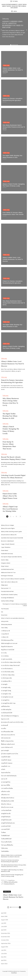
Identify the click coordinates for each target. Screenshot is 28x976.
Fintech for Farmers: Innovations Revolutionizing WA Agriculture (12, 99)
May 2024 (3, 957)
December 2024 (5, 933)
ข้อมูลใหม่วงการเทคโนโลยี (7, 649)
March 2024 (4, 963)
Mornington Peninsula (7, 575)
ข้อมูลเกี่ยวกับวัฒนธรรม (7, 646)
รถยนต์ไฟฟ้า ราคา (5, 766)
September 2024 (5, 943)
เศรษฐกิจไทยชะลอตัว (6, 820)
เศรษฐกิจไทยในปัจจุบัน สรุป (8, 823)
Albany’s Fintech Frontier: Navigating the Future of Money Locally (14, 185)
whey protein (4, 621)
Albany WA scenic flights (8, 528)
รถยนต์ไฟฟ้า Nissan (6, 760)
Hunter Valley (4, 560)
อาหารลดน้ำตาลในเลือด (7, 788)
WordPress (14, 973)
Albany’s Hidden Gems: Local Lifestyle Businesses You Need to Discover (12, 24)
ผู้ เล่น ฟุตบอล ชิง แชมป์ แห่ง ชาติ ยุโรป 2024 (12, 722)
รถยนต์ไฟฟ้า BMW (5, 757)
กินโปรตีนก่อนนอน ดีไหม (7, 640)
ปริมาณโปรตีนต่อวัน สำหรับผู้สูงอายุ (10, 716)
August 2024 (4, 947)
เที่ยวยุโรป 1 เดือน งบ (6, 804)
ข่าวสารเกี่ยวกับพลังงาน (6, 668)
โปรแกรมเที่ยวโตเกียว (6, 842)
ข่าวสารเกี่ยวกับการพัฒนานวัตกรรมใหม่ (10, 662)
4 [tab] (14, 44)
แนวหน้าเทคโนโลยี (5, 826)
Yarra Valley (4, 627)
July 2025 (3, 923)
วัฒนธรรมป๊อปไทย (5, 772)
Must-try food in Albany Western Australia (12, 579)
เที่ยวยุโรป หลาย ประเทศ (7, 807)
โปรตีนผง (3, 832)
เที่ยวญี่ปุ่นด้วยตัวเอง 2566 (7, 801)
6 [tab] (17, 44)
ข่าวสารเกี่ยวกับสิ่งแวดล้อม (7, 672)
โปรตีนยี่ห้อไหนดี (5, 835)
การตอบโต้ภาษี (5, 634)
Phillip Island (4, 585)
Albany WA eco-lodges (7, 525)
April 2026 (3, 913)
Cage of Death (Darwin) (7, 544)
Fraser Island (4, 550)
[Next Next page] (20, 516)
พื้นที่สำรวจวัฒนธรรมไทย (7, 741)
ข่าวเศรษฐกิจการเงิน (6, 694)
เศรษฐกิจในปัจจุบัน (5, 816)
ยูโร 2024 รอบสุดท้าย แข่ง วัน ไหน (9, 753)
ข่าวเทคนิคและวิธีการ (6, 681)
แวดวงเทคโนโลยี (5, 829)
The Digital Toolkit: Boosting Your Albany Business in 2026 (12, 156)
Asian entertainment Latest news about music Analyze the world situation (14, 6)
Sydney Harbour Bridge (7, 601)
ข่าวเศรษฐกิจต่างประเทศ (7, 697)
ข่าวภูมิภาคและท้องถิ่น (6, 659)
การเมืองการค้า (5, 637)
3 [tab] (13, 44)
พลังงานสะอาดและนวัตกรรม (8, 735)
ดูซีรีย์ (2, 884)
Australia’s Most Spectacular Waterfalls (12, 538)
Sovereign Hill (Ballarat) (7, 597)
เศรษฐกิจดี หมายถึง (6, 813)
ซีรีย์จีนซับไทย (4, 880)
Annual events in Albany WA (8, 534)
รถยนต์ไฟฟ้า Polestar (6, 763)
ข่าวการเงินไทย (5, 656)
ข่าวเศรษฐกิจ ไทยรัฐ (6, 690)
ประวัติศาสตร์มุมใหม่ (6, 709)
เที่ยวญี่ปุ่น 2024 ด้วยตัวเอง (7, 798)
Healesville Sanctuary (7, 553)
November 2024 (5, 936)
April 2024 (3, 960)
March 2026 (4, 916)
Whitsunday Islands (6, 624)
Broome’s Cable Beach (7, 541)
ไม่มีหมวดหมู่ (5, 18)
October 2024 (5, 940)
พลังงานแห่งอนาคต (5, 738)
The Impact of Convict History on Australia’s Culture (15, 604)
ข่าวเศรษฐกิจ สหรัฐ (5, 687)
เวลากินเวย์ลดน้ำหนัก (6, 810)
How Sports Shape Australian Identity (11, 557)
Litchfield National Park (7, 569)
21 (16, 516)
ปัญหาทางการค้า (5, 719)
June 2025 (4, 926)
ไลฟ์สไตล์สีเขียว (5, 851)
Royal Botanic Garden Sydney (9, 594)
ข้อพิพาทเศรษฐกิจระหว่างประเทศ (9, 643)
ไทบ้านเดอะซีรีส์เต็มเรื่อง (7, 845)
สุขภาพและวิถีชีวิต (5, 785)
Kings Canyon (5, 566)
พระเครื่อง (3, 728)
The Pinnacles (5, 609)
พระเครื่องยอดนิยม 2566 (7, 731)
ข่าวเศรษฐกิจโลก (5, 700)
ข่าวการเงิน (4, 653)
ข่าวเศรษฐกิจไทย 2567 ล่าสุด (8, 703)
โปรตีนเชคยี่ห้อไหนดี (6, 839)
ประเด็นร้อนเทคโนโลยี (6, 712)
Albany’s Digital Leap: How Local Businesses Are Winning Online (10, 509)
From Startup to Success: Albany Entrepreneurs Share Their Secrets (13, 213)
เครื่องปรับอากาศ (5, 794)
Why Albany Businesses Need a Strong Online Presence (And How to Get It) (14, 127)
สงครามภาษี (4, 779)
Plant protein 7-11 (6, 588)
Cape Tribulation (5, 547)
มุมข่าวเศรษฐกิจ (5, 750)
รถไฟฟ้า (3, 769)
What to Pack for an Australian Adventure (12, 618)
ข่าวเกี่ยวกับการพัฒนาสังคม (7, 675)
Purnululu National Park (7, 591)
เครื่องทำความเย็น (5, 791)
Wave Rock (4, 615)
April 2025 (3, 930)
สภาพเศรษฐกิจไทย (5, 782)
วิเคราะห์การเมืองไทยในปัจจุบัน (8, 776)
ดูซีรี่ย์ (2, 882)
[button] (14, 11)
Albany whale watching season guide (11, 531)
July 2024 (3, 950)
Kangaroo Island (5, 563)
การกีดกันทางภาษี (5, 631)
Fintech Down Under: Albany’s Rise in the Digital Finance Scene (10, 496)
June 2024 (4, 953)
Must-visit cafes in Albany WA (9, 582)
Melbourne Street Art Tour (8, 572)
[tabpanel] (14, 30)
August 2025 (4, 920)
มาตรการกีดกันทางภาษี (6, 747)
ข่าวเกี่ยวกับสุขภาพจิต (6, 678)
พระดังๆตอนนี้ (4, 725)
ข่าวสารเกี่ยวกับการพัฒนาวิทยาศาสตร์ (10, 665)
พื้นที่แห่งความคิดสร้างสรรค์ (8, 744)
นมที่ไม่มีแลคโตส (5, 706)
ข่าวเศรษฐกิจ (4, 684)
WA (2, 612)
